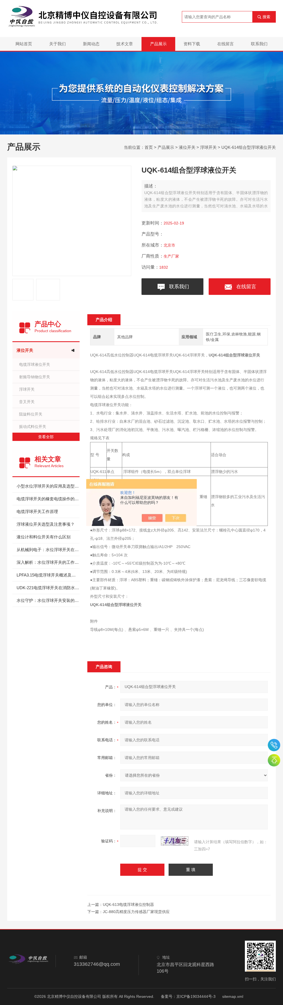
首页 (149, 147)
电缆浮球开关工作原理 (37, 511)
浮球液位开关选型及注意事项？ (46, 524)
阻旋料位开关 (30, 414)
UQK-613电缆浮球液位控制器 (128, 904)
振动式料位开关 (32, 426)
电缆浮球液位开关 (34, 364)
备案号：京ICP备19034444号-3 (188, 996)
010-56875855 (274, 745)
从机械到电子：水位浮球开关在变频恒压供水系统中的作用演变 (48, 549)
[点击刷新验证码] (174, 841)
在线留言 (225, 43)
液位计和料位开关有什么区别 (43, 537)
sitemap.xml (232, 996)
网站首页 (23, 43)
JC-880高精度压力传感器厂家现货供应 (136, 911)
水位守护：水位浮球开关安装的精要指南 (48, 600)
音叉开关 (27, 402)
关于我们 (57, 43)
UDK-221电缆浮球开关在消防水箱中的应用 (48, 587)
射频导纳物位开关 (34, 377)
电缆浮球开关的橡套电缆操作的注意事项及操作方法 (48, 498)
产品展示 (158, 43)
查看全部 (46, 437)
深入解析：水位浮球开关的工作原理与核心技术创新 (48, 562)
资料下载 (192, 43)
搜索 (266, 17)
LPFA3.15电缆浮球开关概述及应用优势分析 (48, 575)
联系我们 (259, 43)
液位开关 (187, 147)
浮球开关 (208, 147)
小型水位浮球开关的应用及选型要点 (48, 486)
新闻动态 (91, 43)
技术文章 (124, 43)
